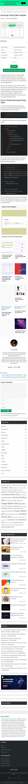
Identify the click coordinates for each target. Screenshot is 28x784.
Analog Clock (8, 485)
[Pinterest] (19, 367)
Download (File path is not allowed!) (14, 70)
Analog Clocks (16, 485)
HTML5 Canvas (18, 500)
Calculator (6, 488)
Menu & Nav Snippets (6, 765)
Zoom (2, 473)
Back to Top (24, 485)
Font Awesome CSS (17, 106)
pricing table (15, 87)
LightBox (3, 450)
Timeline (4, 524)
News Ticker (23, 506)
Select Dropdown (22, 517)
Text (20, 522)
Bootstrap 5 (3, 107)
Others (2, 458)
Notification (5, 508)
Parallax (11, 511)
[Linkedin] (9, 367)
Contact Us (3, 747)
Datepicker (5, 492)
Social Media (4, 464)
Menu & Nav (4, 453)
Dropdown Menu (10, 494)
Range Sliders (15, 514)
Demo (14, 66)
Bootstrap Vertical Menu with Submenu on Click (14, 668)
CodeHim (20, 782)
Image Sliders (9, 503)
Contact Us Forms (7, 490)
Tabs (15, 522)
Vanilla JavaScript (5, 470)
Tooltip (13, 524)
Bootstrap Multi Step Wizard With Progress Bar (14, 377)
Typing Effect (19, 525)
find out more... (21, 736)
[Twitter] (13, 367)
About (2, 745)
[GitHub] (15, 778)
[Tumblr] (15, 367)
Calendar (15, 487)
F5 (24, 3)
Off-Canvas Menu (16, 508)
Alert (3, 485)
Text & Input (4, 467)
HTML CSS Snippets (5, 763)
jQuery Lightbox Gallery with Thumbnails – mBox (14, 375)
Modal (2, 456)
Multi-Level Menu (14, 506)
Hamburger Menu (7, 497)
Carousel (3, 432)
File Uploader (23, 494)
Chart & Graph (4, 435)
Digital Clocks (14, 492)
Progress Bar (8, 514)
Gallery (3, 441)
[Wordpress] (11, 367)
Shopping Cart (4, 520)
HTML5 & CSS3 (5, 444)
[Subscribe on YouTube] (9, 778)
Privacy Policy (4, 752)
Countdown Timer (17, 490)
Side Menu (12, 520)
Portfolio (3, 461)
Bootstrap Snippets (5, 758)
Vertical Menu (7, 527)
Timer (8, 524)
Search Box (14, 517)
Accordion (3, 426)
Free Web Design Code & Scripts (8, 719)
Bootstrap (4, 373)
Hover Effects (8, 500)
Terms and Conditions (6, 749)
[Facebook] (17, 367)
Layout (2, 447)
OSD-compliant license (9, 727)
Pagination (4, 511)
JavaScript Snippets (5, 761)
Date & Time (4, 438)
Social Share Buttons (8, 522)
